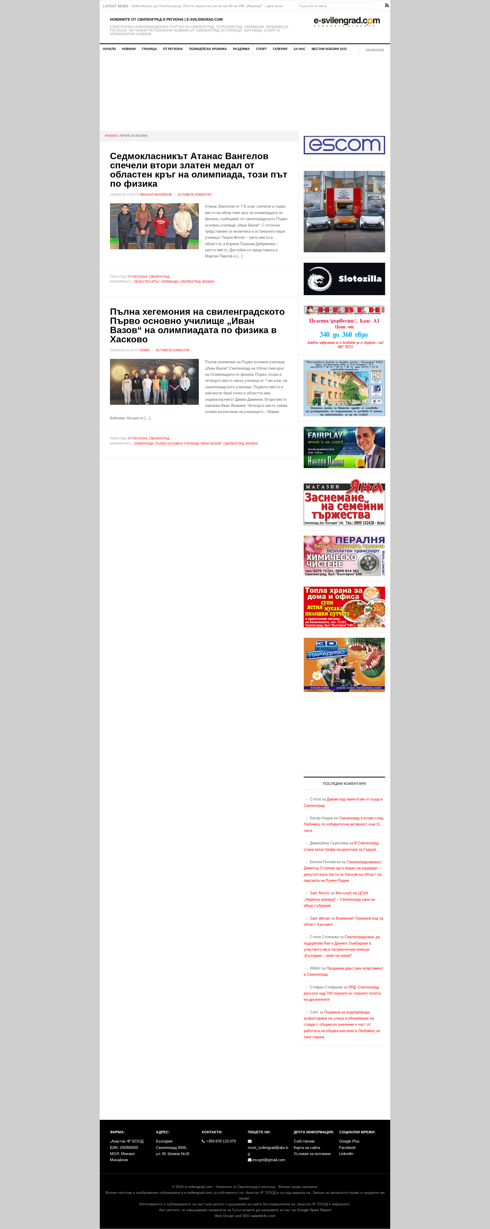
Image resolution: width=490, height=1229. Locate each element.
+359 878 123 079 (220, 1141)
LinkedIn (346, 1153)
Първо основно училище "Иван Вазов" (188, 443)
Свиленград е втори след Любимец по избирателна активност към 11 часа (343, 824)
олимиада (169, 281)
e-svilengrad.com (199, 1187)
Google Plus (349, 1141)
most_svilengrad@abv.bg (268, 1150)
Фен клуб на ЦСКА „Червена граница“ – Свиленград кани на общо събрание (339, 899)
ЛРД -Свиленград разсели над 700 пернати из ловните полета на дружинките (342, 993)
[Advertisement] (245, 92)
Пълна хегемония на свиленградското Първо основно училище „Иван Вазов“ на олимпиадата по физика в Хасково (197, 325)
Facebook (347, 1147)
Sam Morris (319, 893)
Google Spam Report (314, 1210)
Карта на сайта (307, 1147)
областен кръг (146, 281)
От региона (137, 277)
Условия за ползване (312, 1153)
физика (208, 281)
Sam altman (320, 918)
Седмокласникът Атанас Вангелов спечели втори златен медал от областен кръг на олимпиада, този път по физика (198, 170)
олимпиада (144, 443)
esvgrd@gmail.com (268, 1160)
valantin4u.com (263, 1216)
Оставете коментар (195, 194)
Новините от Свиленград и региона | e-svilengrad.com (166, 19)
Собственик (304, 1141)
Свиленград (159, 277)
